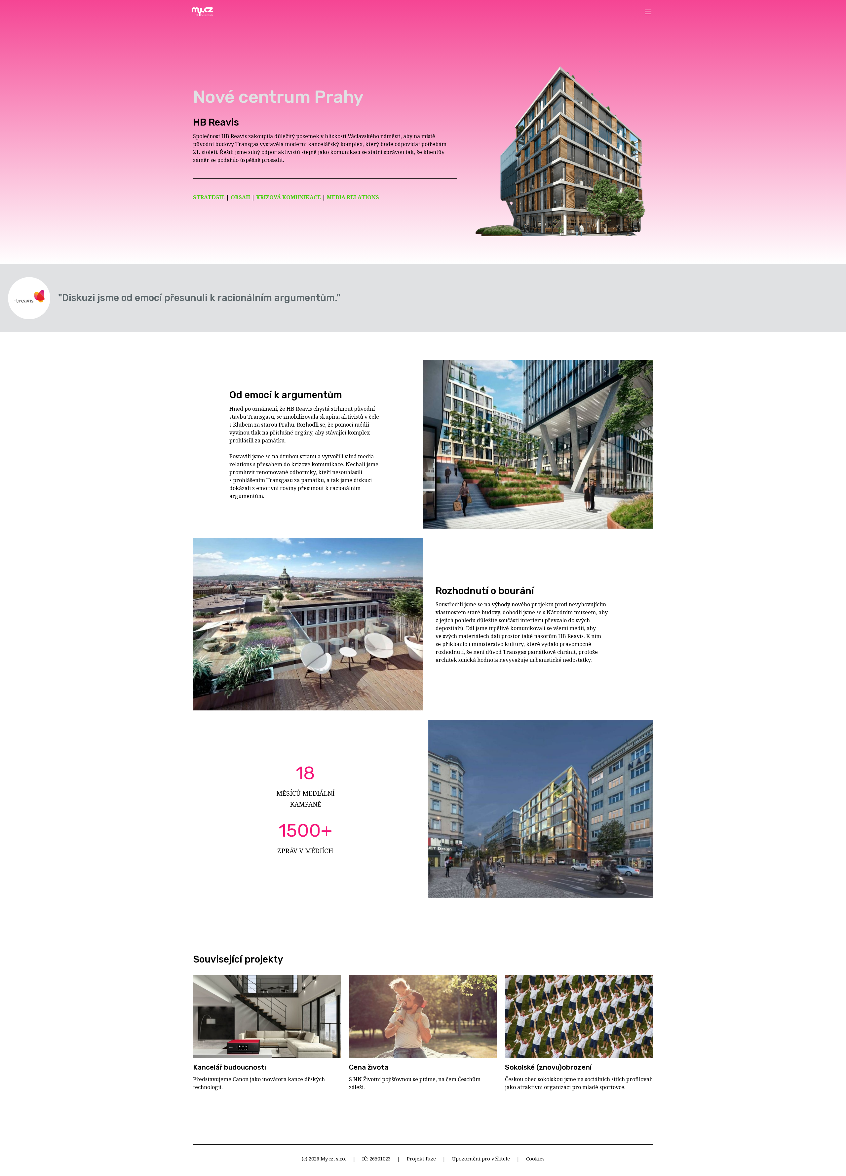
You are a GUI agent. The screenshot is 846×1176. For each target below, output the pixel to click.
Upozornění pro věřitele (481, 1158)
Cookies (535, 1158)
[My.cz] (202, 11)
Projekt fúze (421, 1158)
